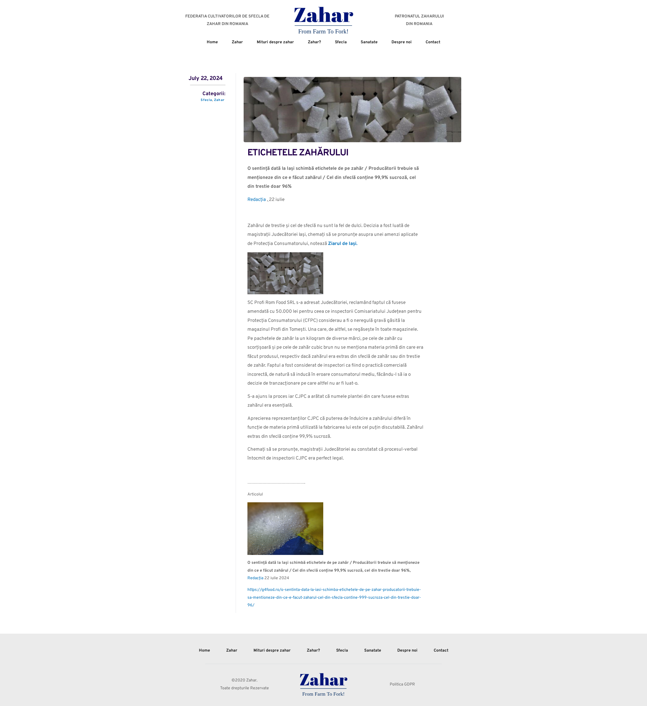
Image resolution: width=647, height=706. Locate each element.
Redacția (257, 200)
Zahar (219, 100)
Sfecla (206, 100)
